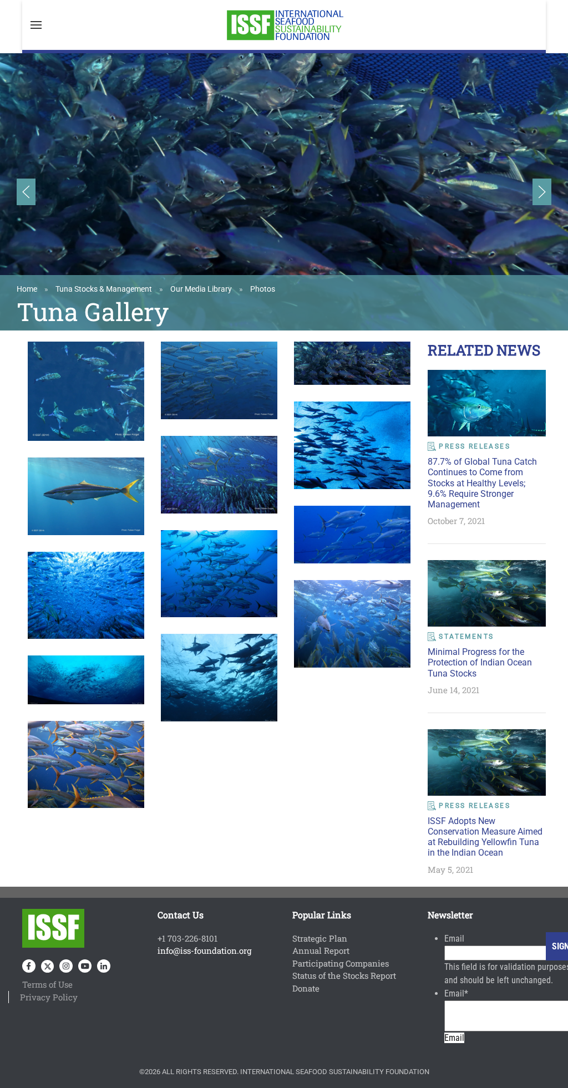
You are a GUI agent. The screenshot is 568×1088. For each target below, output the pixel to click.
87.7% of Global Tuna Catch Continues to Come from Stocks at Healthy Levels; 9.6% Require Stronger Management (482, 483)
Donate (306, 988)
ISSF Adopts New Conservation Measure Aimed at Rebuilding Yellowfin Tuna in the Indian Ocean (485, 837)
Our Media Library (201, 288)
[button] (36, 25)
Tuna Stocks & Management (103, 288)
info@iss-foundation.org (204, 950)
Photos (262, 288)
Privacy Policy (49, 997)
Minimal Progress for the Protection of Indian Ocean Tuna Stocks (480, 662)
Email (454, 938)
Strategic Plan (319, 938)
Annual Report (320, 950)
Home (27, 288)
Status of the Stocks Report (344, 975)
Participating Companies (340, 963)
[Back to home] (284, 25)
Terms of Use (47, 984)
